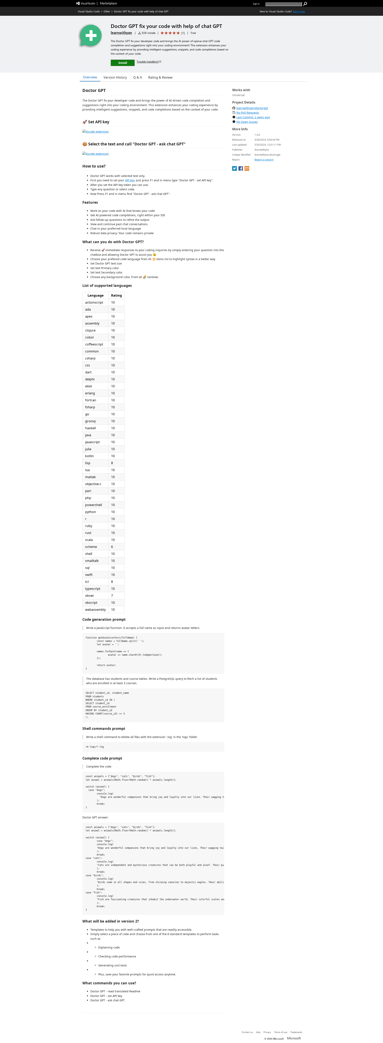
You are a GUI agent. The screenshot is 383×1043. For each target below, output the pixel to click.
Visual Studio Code (89, 11)
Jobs (258, 1032)
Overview (90, 77)
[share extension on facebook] (241, 169)
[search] (305, 4)
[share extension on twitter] (235, 169)
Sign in (256, 3)
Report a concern (264, 159)
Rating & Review (160, 77)
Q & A (137, 77)
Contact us (247, 1032)
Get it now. (299, 11)
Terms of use (280, 1032)
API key (129, 180)
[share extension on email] (247, 169)
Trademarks (296, 1032)
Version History (115, 77)
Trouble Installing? (148, 61)
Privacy (267, 1032)
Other (107, 11)
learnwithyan (121, 32)
